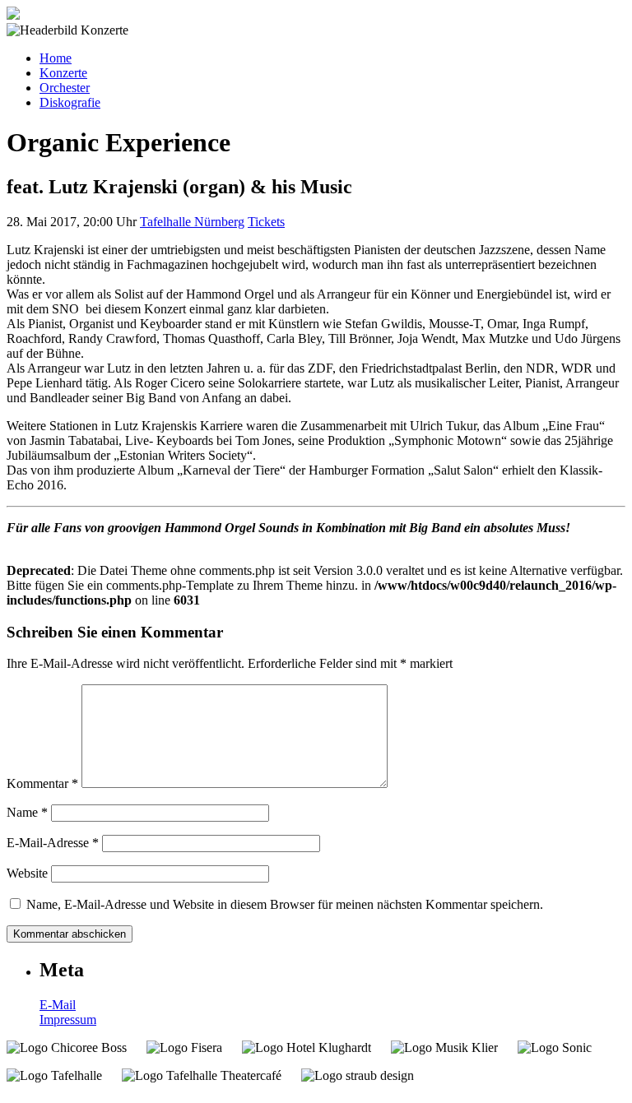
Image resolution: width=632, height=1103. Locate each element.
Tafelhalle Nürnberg (192, 222)
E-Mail (58, 1005)
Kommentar (42, 783)
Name (27, 812)
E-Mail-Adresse (53, 843)
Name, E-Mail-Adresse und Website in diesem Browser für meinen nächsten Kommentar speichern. (284, 904)
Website (27, 873)
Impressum (68, 1020)
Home (56, 58)
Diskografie (70, 102)
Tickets (266, 222)
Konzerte (63, 73)
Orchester (65, 88)
